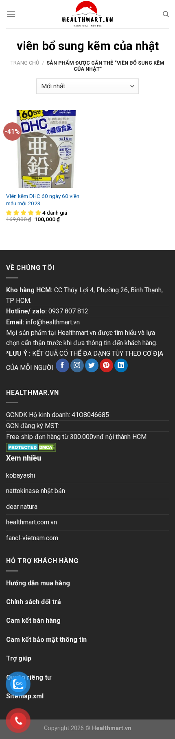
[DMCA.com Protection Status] (31, 447)
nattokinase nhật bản (35, 491)
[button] (24, 212)
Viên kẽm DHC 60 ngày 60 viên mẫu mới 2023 (42, 199)
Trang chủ (25, 63)
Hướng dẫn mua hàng (38, 583)
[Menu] (11, 14)
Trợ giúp (18, 658)
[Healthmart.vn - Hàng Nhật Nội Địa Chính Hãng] (87, 14)
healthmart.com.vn (31, 522)
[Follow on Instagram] (77, 365)
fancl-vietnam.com (32, 538)
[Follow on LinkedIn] (121, 365)
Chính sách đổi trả (33, 602)
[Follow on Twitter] (91, 365)
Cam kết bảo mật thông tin (46, 639)
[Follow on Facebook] (62, 365)
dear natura (21, 507)
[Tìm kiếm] (166, 14)
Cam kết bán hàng (33, 620)
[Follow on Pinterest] (106, 365)
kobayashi (20, 475)
